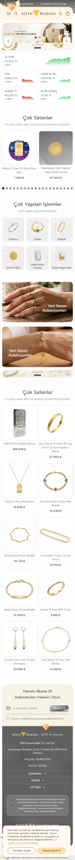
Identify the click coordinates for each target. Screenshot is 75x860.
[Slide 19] (68, 188)
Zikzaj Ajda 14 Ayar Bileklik (19, 555)
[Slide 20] (72, 188)
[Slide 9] (32, 188)
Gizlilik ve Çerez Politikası (22, 842)
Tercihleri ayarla (21, 850)
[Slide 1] (36, 37)
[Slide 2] (39, 37)
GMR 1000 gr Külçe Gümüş (19, 443)
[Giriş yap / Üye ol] (60, 13)
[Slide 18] (65, 188)
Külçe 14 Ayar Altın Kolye (19, 501)
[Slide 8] (28, 188)
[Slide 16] (57, 188)
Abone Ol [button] (59, 708)
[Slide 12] (43, 188)
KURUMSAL (35, 773)
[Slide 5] (18, 188)
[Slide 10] (36, 188)
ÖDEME (35, 780)
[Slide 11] (39, 188)
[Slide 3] (10, 188)
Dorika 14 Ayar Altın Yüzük (55, 609)
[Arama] (16, 13)
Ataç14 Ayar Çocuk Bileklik (19, 609)
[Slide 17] (61, 188)
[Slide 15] (54, 188)
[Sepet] (67, 13)
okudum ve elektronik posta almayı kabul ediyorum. (37, 718)
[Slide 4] (14, 188)
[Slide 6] (21, 188)
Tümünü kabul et (51, 850)
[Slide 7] (25, 188)
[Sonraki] (67, 41)
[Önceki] (8, 41)
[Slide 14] (50, 188)
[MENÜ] (8, 13)
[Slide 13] (47, 188)
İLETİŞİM (35, 787)
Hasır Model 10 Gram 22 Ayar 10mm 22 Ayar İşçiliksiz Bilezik (55, 447)
